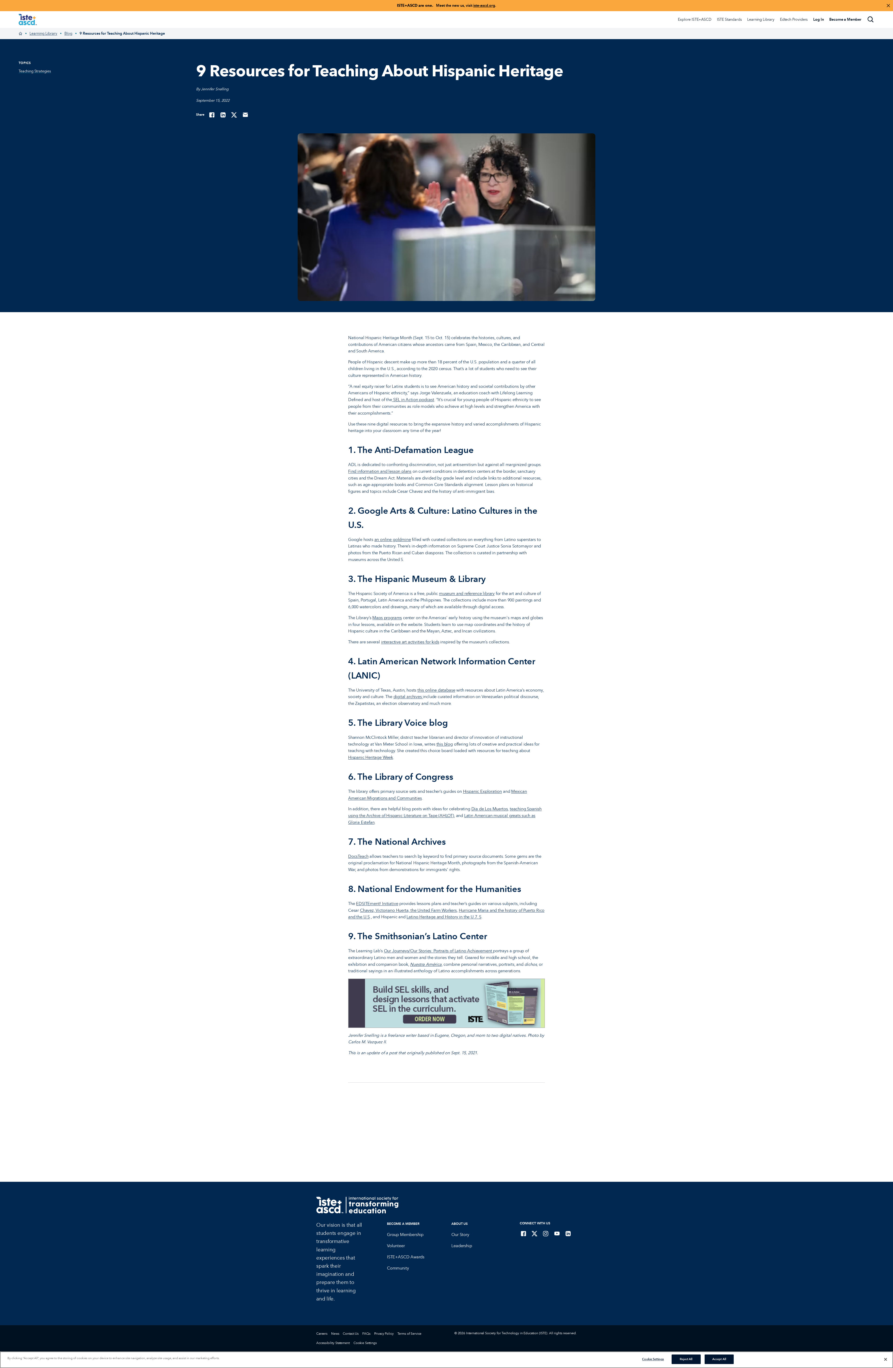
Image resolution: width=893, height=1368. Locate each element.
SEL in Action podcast (413, 399)
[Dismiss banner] (888, 5)
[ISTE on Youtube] (557, 1233)
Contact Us (351, 1334)
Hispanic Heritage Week (370, 757)
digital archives (408, 696)
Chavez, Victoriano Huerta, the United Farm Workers (408, 910)
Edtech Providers (794, 19)
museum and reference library (467, 593)
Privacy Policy (384, 1334)
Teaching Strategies (35, 71)
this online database (436, 690)
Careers (321, 1334)
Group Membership (405, 1234)
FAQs (366, 1334)
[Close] (885, 1359)
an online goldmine (392, 539)
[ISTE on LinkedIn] (568, 1233)
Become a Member (403, 1224)
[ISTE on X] (534, 1233)
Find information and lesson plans (379, 471)
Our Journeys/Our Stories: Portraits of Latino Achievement (438, 950)
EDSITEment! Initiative (377, 903)
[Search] (870, 19)
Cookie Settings (365, 1343)
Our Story (460, 1234)
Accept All (719, 1359)
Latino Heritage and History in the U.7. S (444, 916)
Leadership (461, 1245)
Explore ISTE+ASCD (694, 19)
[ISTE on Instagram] (546, 1233)
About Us (459, 1224)
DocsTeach (358, 856)
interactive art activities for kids (410, 642)
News (335, 1334)
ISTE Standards (729, 19)
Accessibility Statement (333, 1343)
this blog (445, 744)
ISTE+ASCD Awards (405, 1257)
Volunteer (396, 1245)
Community (398, 1268)
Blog (68, 33)
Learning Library (760, 19)
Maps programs (387, 617)
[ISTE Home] (28, 19)
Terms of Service (409, 1334)
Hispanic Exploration (482, 791)
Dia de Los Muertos (489, 808)
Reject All (686, 1359)
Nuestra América (425, 964)
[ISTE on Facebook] (523, 1233)
